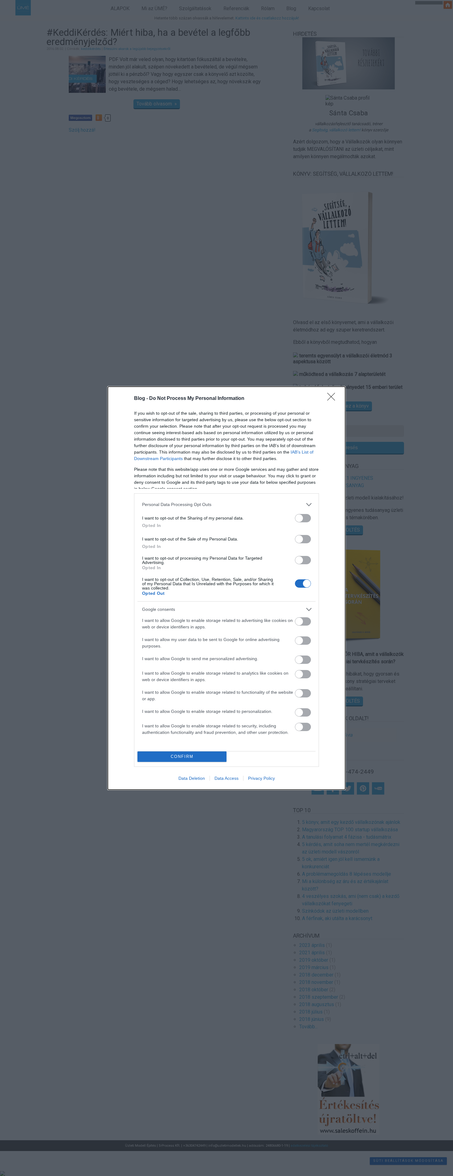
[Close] (333, 399)
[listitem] (226, 504)
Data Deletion (191, 778)
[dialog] (226, 588)
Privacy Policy (261, 778)
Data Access (226, 778)
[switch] (303, 518)
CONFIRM (182, 756)
